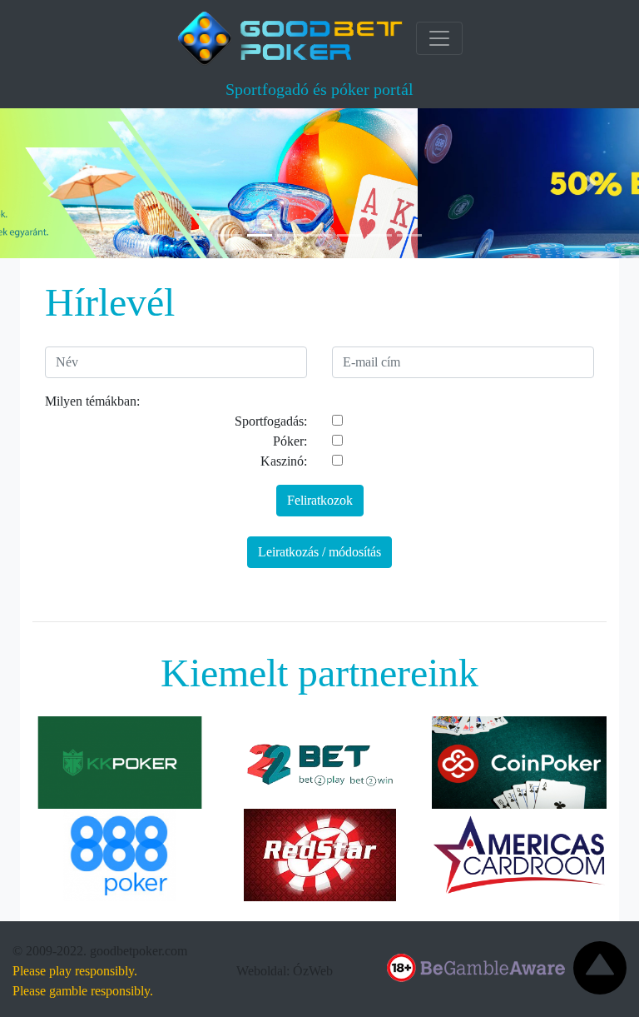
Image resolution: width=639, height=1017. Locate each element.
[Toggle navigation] (439, 38)
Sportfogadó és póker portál (319, 89)
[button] (48, 183)
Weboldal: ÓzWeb (284, 971)
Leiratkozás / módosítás (319, 552)
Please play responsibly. (74, 971)
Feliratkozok (320, 500)
